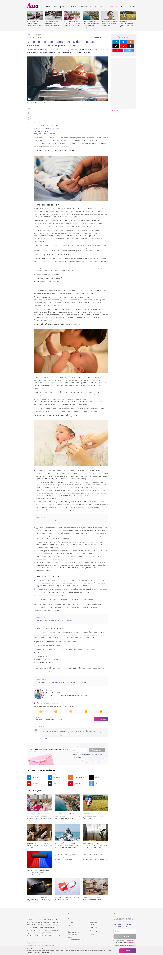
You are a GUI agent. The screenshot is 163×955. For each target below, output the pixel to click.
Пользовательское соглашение (75, 933)
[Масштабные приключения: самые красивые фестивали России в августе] (128, 15)
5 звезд (102, 37)
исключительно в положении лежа (59, 559)
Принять (127, 950)
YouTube (35, 784)
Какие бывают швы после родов (46, 123)
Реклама (71, 922)
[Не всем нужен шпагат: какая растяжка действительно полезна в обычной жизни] (35, 15)
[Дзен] (130, 46)
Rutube (97, 777)
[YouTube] (123, 46)
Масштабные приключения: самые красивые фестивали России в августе (126, 24)
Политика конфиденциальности (76, 938)
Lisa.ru (29, 38)
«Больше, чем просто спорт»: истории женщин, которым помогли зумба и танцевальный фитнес (72, 24)
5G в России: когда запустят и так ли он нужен (67, 898)
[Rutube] (115, 46)
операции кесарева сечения (61, 211)
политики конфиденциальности (96, 756)
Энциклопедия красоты (95, 923)
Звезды (48, 6)
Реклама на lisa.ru (116, 110)
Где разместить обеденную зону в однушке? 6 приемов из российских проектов (67, 857)
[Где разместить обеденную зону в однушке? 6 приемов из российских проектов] (67, 851)
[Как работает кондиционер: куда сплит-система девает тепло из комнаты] (39, 859)
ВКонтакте (56, 777)
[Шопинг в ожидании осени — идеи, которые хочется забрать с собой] (39, 832)
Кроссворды (94, 931)
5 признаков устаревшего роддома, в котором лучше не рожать (59, 520)
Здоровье (99, 6)
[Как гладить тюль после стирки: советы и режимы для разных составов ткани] (95, 832)
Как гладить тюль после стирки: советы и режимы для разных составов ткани (95, 845)
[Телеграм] (115, 42)
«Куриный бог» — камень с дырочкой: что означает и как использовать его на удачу (67, 845)
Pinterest (77, 784)
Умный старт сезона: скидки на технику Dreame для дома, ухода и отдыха (53, 24)
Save (29, 99)
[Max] (129, 50)
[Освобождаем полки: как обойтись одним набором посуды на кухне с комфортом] (95, 851)
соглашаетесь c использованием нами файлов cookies (67, 950)
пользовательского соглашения (80, 756)
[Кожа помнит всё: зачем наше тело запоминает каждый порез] (109, 15)
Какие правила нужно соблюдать (47, 128)
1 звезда (95, 37)
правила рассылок (78, 757)
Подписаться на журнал (35, 943)
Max (96, 784)
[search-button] (126, 6)
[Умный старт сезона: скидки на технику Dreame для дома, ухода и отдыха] (53, 15)
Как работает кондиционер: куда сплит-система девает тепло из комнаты (38, 872)
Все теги (93, 934)
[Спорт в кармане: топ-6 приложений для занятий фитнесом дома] (95, 886)
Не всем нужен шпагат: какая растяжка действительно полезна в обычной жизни (34, 24)
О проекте (72, 919)
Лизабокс (109, 6)
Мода (55, 6)
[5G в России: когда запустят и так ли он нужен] (67, 886)
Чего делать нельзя (41, 131)
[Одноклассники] (130, 42)
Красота (62, 6)
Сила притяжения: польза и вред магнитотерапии (54, 620)
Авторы (71, 929)
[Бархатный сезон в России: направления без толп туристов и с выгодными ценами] (91, 15)
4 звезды (100, 37)
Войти (132, 6)
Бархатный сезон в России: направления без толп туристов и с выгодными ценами (91, 24)
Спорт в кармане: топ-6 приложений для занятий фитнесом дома (93, 899)
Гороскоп (84, 6)
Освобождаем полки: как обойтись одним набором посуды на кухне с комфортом (95, 857)
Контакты (71, 925)
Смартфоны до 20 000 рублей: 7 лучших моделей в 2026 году (39, 898)
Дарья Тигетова (53, 692)
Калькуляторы (95, 927)
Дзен (55, 784)
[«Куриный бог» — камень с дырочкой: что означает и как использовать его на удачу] (67, 832)
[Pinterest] (117, 50)
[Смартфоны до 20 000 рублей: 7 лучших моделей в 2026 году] (39, 886)
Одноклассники (79, 777)
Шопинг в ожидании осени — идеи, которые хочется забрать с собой (39, 845)
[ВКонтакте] (123, 42)
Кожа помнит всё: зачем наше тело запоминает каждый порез (109, 23)
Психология (73, 6)
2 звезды (97, 37)
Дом (91, 6)
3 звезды (99, 37)
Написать (102, 719)
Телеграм (36, 777)
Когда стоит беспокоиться (44, 133)
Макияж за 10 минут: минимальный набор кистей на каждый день (63, 682)
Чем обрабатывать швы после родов (48, 125)
